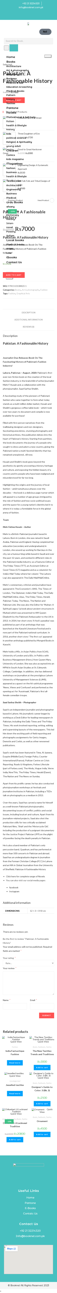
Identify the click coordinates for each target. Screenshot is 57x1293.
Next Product (43, 200)
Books (10, 61)
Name (6, 1000)
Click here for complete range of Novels (25, 876)
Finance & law (14, 82)
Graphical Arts (23, 293)
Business (11, 78)
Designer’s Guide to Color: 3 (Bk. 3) (42, 1089)
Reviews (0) (28, 327)
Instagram (14, 891)
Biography (12, 74)
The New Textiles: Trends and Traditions (42, 1053)
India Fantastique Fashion (15, 1053)
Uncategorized (15, 1081)
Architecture (13, 66)
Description (28, 312)
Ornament (42, 1121)
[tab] (28, 312)
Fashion (44, 290)
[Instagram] (32, 15)
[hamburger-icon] (47, 56)
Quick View (16, 1041)
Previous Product (15, 200)
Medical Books (15, 91)
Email (33, 1000)
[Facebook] (25, 15)
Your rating (9, 958)
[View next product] (52, 200)
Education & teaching (19, 87)
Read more (15, 1063)
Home (10, 57)
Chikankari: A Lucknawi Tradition (15, 1125)
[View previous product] (5, 200)
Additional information (28, 320)
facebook (13, 887)
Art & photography (17, 70)
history (10, 99)
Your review (9, 968)
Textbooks (41, 1047)
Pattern (10, 95)
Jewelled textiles (15, 1085)
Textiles (49, 1047)
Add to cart (14, 275)
